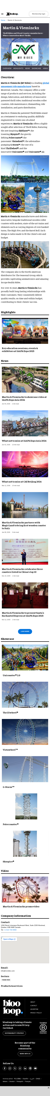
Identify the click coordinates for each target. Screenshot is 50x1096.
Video (45, 68)
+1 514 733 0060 (10, 930)
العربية (32, 1079)
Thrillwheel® (10, 712)
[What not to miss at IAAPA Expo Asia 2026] (25, 423)
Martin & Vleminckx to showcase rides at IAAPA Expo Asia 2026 (24, 398)
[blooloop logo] (17, 14)
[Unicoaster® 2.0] (25, 658)
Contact (33, 1005)
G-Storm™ (8, 786)
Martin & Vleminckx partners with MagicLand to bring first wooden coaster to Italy (24, 525)
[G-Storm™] (25, 769)
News (27, 68)
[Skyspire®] (25, 844)
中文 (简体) (17, 1079)
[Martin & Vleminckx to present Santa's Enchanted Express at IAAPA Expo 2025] (25, 595)
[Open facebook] (5, 1068)
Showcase (36, 68)
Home (3, 20)
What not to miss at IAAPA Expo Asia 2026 (24, 440)
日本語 (38, 1079)
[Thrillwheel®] (25, 695)
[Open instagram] (10, 1068)
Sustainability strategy (14, 1033)
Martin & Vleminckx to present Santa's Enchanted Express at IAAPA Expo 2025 (23, 614)
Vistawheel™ (10, 749)
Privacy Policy (36, 1013)
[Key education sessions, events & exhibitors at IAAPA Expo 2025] (25, 330)
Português (20, 1081)
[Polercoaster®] (25, 806)
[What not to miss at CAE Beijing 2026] (25, 464)
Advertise (34, 1009)
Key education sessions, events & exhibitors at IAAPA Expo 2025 (20, 349)
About (32, 1002)
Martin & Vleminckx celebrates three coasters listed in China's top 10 (22, 570)
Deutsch (12, 1081)
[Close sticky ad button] (48, 1087)
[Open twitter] (15, 1068)
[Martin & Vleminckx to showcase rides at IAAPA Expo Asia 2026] (25, 379)
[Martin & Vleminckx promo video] (25, 889)
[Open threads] (20, 1068)
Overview (7, 68)
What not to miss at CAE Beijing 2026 (22, 481)
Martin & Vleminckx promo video (21, 906)
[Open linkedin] (25, 1068)
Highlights (18, 68)
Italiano (5, 1081)
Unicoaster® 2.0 (11, 675)
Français (28, 1081)
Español (25, 1079)
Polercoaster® (11, 824)
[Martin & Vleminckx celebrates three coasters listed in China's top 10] (25, 551)
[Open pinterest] (30, 1068)
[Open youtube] (35, 1068)
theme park (6, 980)
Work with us (25, 1054)
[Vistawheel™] (25, 732)
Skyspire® (8, 861)
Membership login (38, 14)
